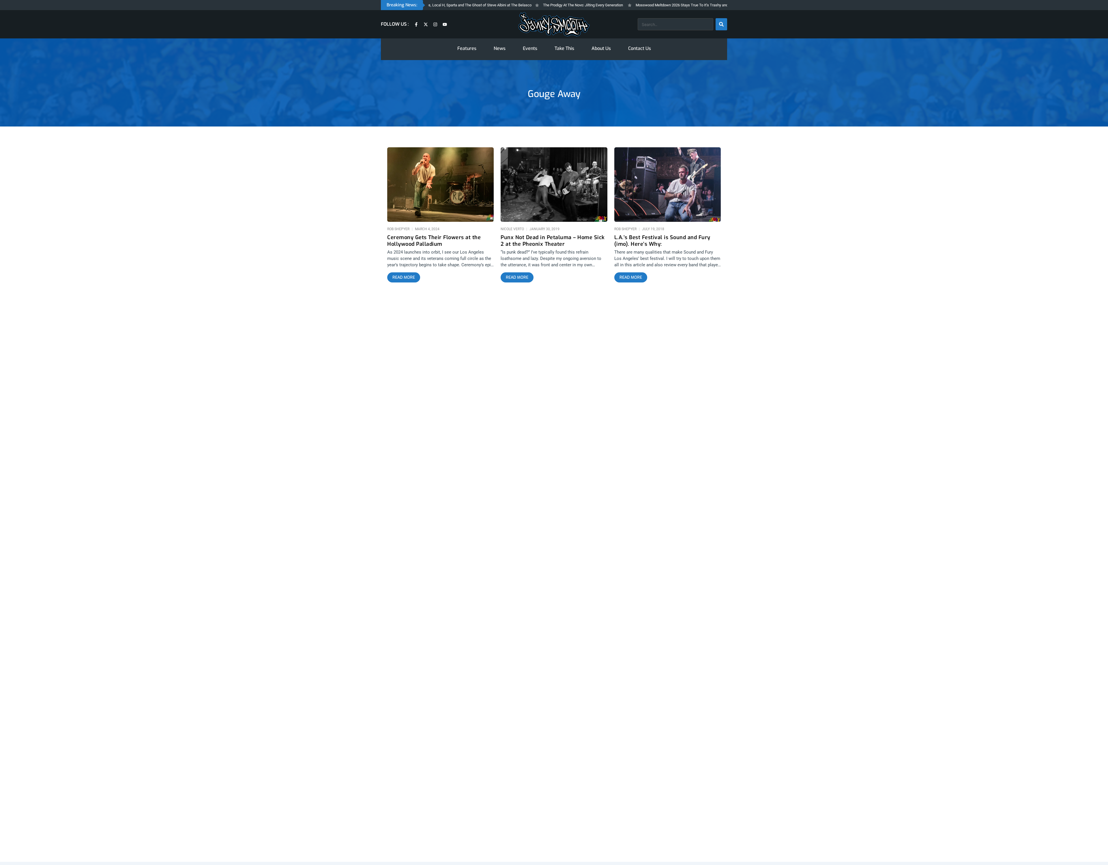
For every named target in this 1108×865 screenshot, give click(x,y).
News (617, 718)
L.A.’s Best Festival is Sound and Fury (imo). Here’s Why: (662, 17)
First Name (522, 797)
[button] (554, 740)
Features (595, 718)
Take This (660, 718)
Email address (525, 819)
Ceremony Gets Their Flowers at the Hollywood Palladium (434, 17)
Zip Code (520, 774)
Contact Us (713, 718)
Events (637, 718)
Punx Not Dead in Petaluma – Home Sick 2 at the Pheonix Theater (553, 17)
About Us (685, 718)
